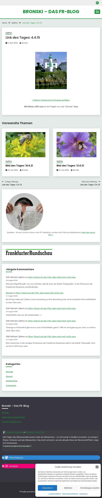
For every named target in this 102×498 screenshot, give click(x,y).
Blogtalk (9, 371)
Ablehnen (68, 488)
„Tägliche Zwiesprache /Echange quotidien (51, 100)
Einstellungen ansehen (89, 488)
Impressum (83, 494)
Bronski (25, 43)
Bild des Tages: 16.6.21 (19, 165)
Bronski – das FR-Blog (51, 11)
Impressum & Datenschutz (13, 417)
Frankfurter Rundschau (14, 432)
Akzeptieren (47, 488)
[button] (97, 467)
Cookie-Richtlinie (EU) (11, 421)
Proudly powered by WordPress (34, 491)
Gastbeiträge (11, 381)
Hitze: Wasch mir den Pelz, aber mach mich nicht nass (52, 277)
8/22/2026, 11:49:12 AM (35, 432)
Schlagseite (11, 385)
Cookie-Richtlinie (55, 494)
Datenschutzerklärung (70, 494)
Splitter (9, 33)
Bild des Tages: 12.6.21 (70, 165)
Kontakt (5, 412)
